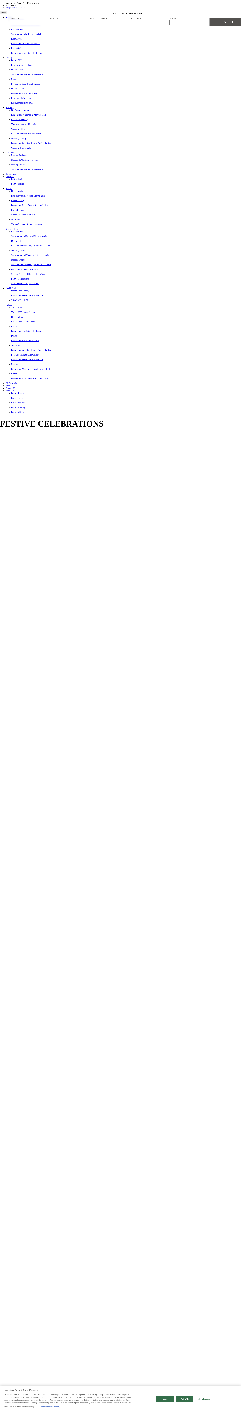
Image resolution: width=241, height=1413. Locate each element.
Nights (54, 18)
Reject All (184, 1399)
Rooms (173, 18)
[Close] (236, 1399)
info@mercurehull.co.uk (15, 8)
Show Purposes (204, 1399)
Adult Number (99, 18)
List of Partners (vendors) (49, 1407)
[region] (120, 1399)
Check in (15, 18)
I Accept (165, 1399)
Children (135, 18)
